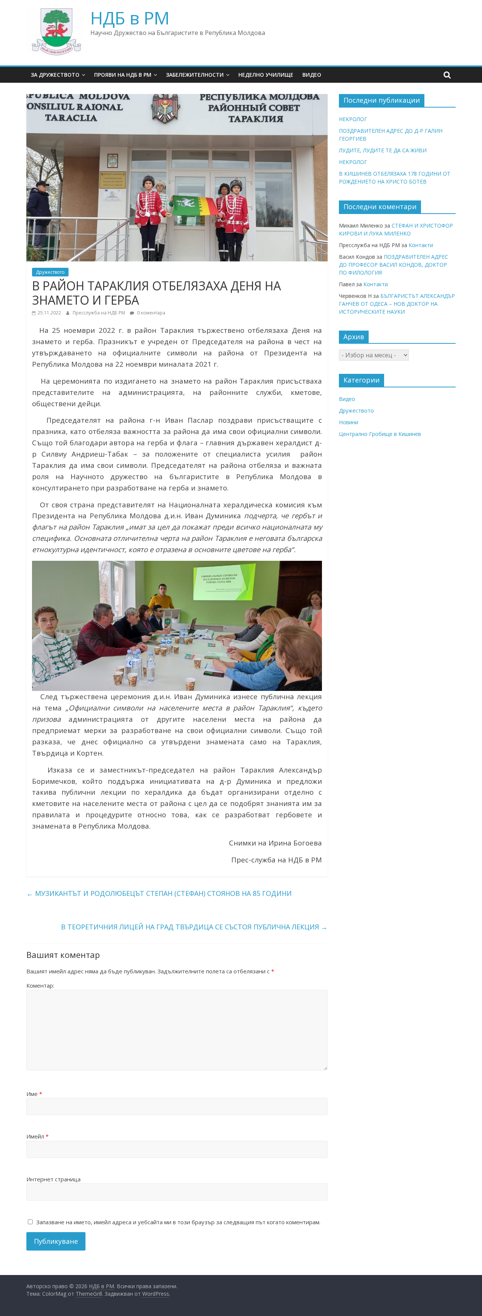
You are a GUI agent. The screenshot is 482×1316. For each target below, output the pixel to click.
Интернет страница (53, 1179)
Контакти (421, 245)
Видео (311, 74)
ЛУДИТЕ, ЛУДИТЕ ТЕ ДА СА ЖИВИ (383, 150)
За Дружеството (55, 74)
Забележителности (195, 74)
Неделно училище (265, 74)
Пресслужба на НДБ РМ (99, 313)
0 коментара (150, 313)
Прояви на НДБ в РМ (122, 74)
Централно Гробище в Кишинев (380, 433)
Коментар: (40, 985)
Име (34, 1093)
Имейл (37, 1136)
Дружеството (50, 272)
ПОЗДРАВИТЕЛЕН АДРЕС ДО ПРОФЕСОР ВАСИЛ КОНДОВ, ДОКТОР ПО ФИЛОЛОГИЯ (393, 264)
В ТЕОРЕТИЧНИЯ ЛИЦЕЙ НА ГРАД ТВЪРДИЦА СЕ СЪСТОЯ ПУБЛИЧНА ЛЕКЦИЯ (194, 926)
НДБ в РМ (129, 17)
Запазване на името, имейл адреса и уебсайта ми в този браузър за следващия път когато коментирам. (178, 1222)
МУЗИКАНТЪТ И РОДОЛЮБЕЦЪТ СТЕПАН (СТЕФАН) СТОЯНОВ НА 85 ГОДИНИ (159, 893)
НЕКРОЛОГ (353, 119)
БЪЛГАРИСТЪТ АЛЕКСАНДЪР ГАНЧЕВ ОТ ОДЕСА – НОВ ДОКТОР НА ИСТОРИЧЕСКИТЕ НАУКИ (397, 303)
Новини (348, 422)
